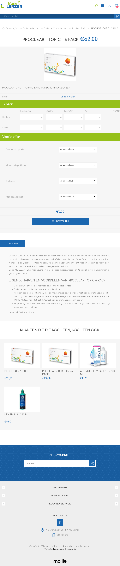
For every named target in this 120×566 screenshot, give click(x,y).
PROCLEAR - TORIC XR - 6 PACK (57, 373)
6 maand (10, 181)
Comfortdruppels (15, 149)
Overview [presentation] (12, 243)
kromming (25, 111)
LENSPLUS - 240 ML (16, 414)
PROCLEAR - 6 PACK (16, 371)
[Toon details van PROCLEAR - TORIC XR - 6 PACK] (60, 355)
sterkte (49, 111)
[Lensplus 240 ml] (22, 399)
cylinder (68, 111)
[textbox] (57, 16)
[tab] (12, 243)
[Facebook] (60, 522)
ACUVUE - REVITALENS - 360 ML (97, 373)
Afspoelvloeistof (14, 197)
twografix (71, 549)
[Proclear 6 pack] (22, 355)
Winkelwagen (116, 5)
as (86, 111)
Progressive (59, 549)
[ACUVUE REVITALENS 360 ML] (98, 355)
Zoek (117, 16)
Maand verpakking (16, 165)
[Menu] (96, 5)
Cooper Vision (68, 97)
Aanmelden (92, 463)
